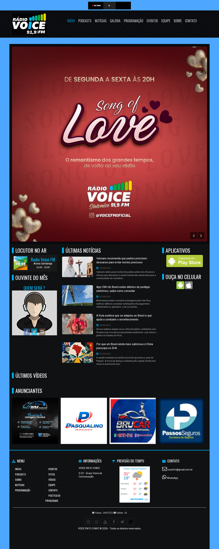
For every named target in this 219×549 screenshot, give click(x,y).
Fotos (51, 474)
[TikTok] (130, 521)
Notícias (101, 20)
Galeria (115, 20)
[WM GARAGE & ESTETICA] (35, 414)
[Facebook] (113, 521)
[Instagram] (88, 521)
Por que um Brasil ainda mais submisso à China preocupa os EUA (124, 346)
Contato (191, 20)
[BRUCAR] (132, 414)
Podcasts (84, 20)
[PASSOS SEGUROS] (181, 414)
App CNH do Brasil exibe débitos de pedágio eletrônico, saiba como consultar (123, 289)
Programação (133, 20)
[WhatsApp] (96, 521)
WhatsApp (172, 478)
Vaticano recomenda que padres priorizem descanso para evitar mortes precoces (121, 260)
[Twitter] (122, 521)
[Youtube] (105, 521)
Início (71, 20)
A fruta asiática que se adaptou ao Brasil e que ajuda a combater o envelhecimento (124, 317)
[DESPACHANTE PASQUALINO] (83, 414)
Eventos (152, 20)
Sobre (178, 20)
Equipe (165, 20)
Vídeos (52, 479)
